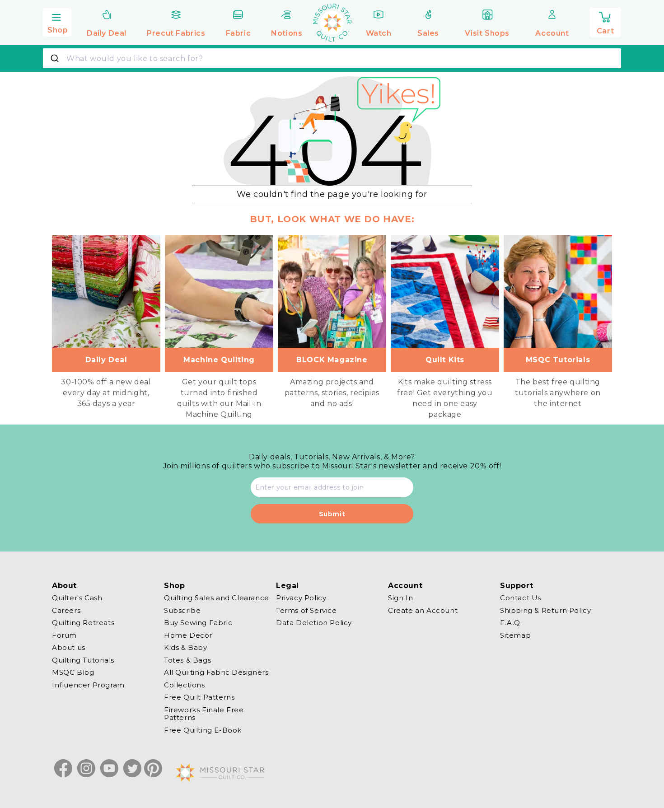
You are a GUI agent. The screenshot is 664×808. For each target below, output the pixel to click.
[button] (57, 21)
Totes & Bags (187, 660)
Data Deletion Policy (314, 622)
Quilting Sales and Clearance (216, 598)
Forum (64, 635)
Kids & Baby (185, 647)
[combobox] (332, 58)
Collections (184, 685)
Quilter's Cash (77, 598)
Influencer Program (88, 685)
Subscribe (182, 610)
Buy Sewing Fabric (198, 622)
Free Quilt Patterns (199, 697)
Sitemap (515, 635)
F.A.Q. (511, 622)
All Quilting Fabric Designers (216, 672)
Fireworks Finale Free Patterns (204, 713)
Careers (66, 610)
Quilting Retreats (83, 622)
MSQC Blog (73, 672)
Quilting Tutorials (83, 660)
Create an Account (423, 610)
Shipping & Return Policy (545, 610)
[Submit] (55, 58)
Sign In (400, 598)
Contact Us (520, 598)
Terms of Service (306, 610)
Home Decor (188, 635)
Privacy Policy (301, 598)
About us (68, 647)
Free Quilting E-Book (203, 730)
